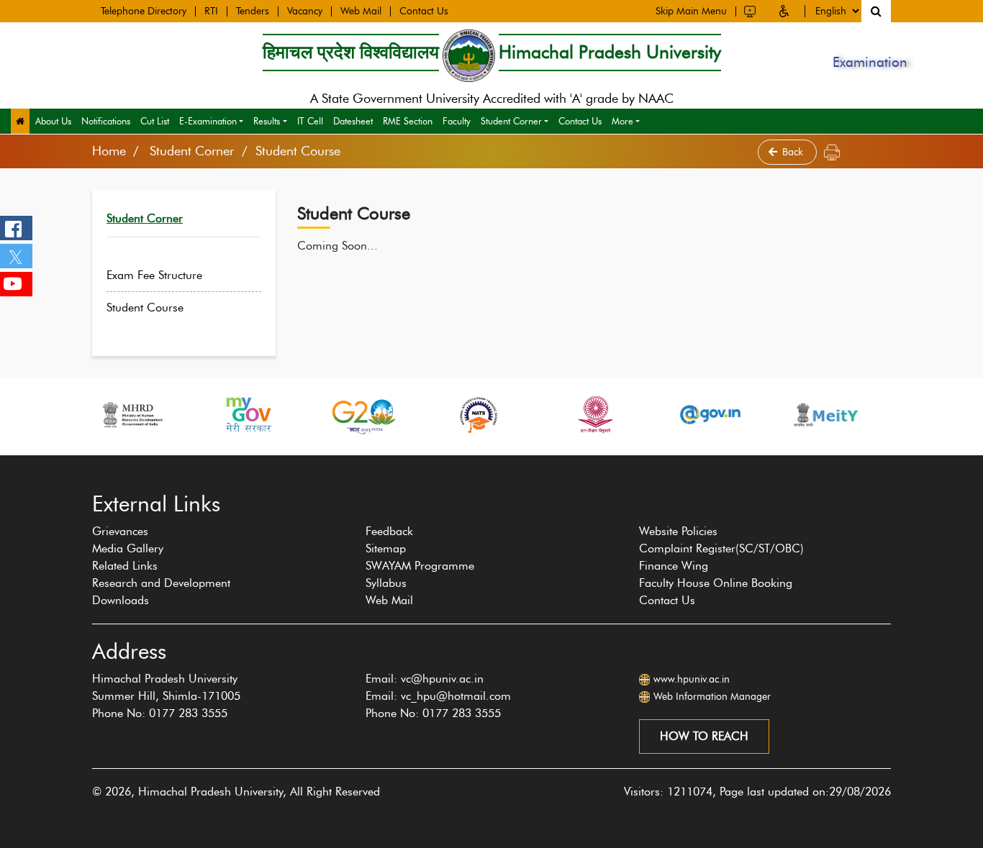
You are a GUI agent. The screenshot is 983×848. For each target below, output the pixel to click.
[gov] (710, 414)
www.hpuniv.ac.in (691, 679)
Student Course (145, 307)
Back (794, 152)
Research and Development (161, 583)
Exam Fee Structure (154, 275)
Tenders (252, 11)
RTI (211, 11)
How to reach (704, 736)
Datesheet (353, 121)
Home (109, 151)
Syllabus (386, 583)
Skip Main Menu (691, 11)
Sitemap (386, 548)
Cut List (154, 121)
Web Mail (360, 11)
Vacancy (304, 11)
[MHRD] (131, 414)
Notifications (105, 121)
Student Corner (511, 121)
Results (266, 121)
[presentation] (84, 462)
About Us (53, 121)
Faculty (457, 121)
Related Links (125, 566)
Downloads (120, 600)
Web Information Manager (712, 696)
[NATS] (478, 414)
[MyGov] (247, 414)
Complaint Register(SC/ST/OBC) (721, 548)
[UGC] (594, 414)
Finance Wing (673, 566)
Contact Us (423, 11)
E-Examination (208, 121)
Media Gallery (127, 548)
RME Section (407, 121)
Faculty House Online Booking (715, 583)
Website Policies (678, 531)
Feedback (389, 531)
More (622, 121)
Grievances (120, 531)
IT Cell (310, 121)
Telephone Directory (143, 11)
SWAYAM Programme (420, 566)
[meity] (826, 414)
